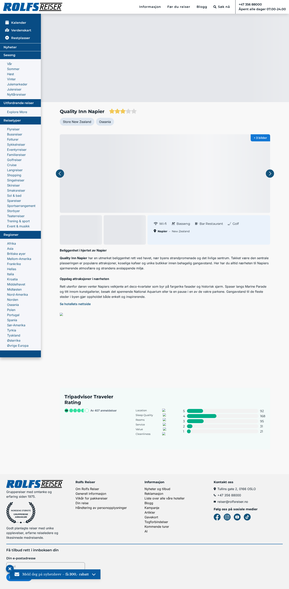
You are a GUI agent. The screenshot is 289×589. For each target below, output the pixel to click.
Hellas (11, 269)
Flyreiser (13, 129)
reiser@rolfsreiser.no (232, 502)
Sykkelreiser (16, 144)
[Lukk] (10, 569)
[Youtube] (237, 517)
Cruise (12, 165)
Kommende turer (156, 527)
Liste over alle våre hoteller (164, 498)
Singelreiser (15, 180)
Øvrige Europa (18, 346)
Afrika (11, 243)
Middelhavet (16, 284)
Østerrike (13, 340)
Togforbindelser (156, 522)
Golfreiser (14, 160)
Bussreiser (14, 134)
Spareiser (14, 201)
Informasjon (150, 7)
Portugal (13, 315)
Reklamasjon (153, 494)
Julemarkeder (17, 84)
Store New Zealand (77, 122)
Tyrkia (11, 330)
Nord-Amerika (17, 294)
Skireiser (13, 185)
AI (145, 531)
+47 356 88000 (229, 495)
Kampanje (151, 508)
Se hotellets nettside (75, 304)
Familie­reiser (16, 155)
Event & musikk (18, 226)
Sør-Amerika (16, 325)
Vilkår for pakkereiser (91, 498)
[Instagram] (227, 517)
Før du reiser (178, 7)
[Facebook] (217, 517)
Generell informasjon (90, 494)
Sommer (13, 69)
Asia (10, 249)
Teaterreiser (16, 216)
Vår (9, 64)
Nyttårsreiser (16, 94)
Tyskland (13, 335)
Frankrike (14, 264)
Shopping (14, 175)
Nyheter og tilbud (157, 489)
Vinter (11, 79)
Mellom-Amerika (19, 259)
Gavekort (151, 517)
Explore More (17, 112)
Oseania (13, 305)
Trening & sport (18, 221)
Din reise (81, 503)
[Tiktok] (247, 517)
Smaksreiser (16, 190)
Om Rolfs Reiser (87, 489)
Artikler (149, 512)
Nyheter (10, 47)
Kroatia (12, 279)
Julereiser (14, 89)
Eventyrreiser (17, 150)
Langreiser (15, 170)
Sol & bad (14, 196)
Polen (11, 310)
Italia (10, 274)
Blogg (202, 7)
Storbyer (13, 211)
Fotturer (12, 139)
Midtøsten (14, 289)
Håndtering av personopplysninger (101, 508)
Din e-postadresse (21, 558)
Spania (12, 320)
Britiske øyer (16, 254)
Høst (10, 74)
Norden (12, 300)
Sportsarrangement (21, 206)
